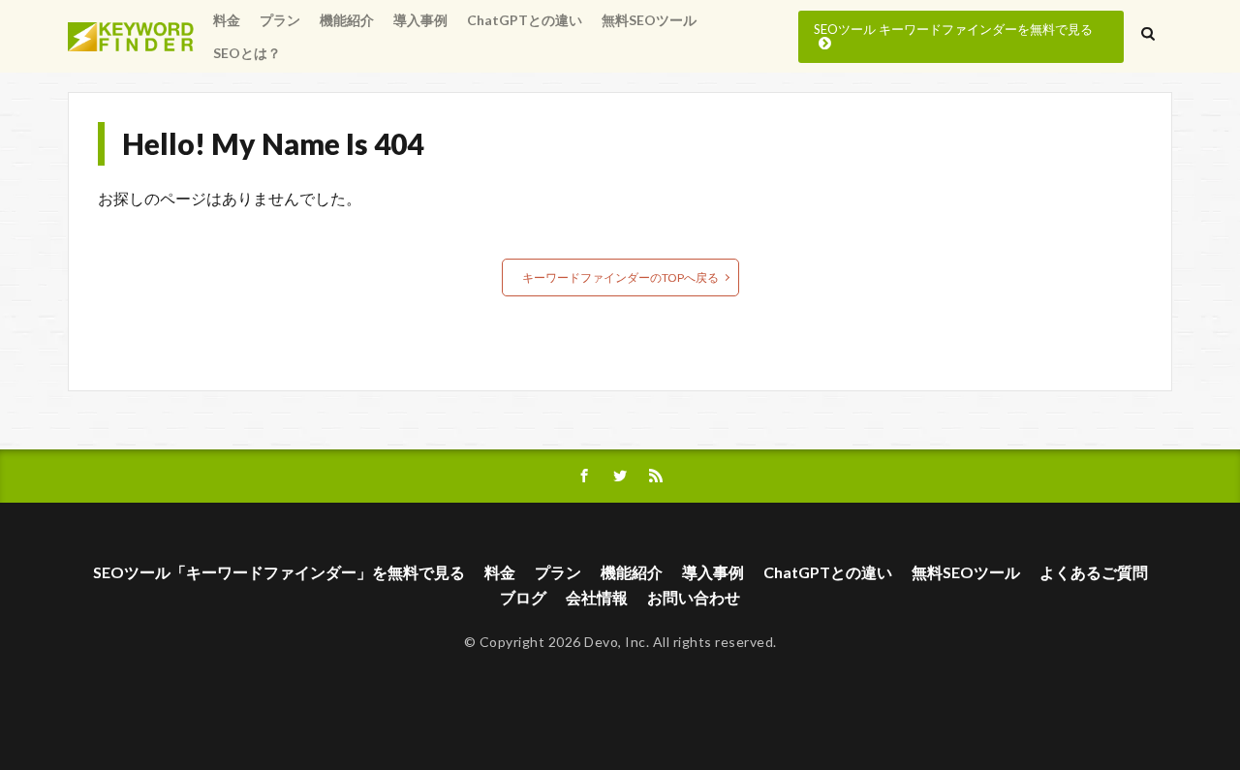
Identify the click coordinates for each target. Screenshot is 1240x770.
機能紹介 (347, 20)
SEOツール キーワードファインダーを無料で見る (953, 29)
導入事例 (420, 20)
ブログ (523, 597)
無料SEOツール (649, 20)
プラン (280, 20)
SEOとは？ (247, 53)
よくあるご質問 (1093, 572)
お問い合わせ (693, 597)
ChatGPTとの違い (524, 20)
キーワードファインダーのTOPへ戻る (620, 277)
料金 (226, 20)
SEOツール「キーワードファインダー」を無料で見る (279, 572)
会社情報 (597, 597)
